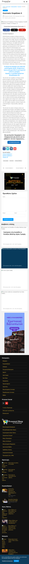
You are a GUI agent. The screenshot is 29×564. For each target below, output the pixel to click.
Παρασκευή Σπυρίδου (9, 16)
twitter (7, 148)
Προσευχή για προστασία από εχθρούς (12, 476)
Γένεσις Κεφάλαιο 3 (7, 154)
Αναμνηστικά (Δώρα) (8, 452)
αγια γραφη (5, 160)
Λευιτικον (19, 6)
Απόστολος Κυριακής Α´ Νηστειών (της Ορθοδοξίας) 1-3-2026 (12, 491)
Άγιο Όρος (5, 378)
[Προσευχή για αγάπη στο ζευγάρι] (4, 464)
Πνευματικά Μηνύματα (8, 369)
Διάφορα (5, 366)
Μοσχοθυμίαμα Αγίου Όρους (9, 429)
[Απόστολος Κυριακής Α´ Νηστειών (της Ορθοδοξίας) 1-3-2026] (4, 490)
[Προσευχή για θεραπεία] (4, 470)
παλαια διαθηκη (18, 160)
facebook (4, 148)
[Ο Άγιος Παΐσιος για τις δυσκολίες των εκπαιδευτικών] (4, 521)
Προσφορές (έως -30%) (8, 455)
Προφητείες (5, 381)
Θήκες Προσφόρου (7, 438)
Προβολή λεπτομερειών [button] (7, 561)
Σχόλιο (4, 196)
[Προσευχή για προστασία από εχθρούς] (4, 477)
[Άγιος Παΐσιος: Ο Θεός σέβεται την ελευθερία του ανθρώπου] (4, 513)
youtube (14, 148)
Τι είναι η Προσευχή (7, 407)
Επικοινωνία (6, 413)
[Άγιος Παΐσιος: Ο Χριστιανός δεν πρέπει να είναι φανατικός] (4, 529)
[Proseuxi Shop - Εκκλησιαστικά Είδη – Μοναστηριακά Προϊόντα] (12, 421)
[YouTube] (6, 403)
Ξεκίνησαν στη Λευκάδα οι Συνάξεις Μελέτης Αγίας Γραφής (14, 233)
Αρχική (4, 6)
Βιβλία (4, 395)
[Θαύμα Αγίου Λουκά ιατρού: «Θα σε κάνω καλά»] (4, 543)
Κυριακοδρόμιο (6, 363)
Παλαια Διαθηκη (14, 6)
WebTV (4, 372)
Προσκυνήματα (6, 383)
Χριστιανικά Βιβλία (7, 446)
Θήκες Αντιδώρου (7, 441)
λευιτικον (11, 160)
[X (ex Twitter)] (3, 403)
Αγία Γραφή (5, 375)
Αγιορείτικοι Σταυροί (7, 435)
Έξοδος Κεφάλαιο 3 (7, 155)
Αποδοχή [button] (16, 560)
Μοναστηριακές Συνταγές (9, 389)
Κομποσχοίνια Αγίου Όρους (9, 432)
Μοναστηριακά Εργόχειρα (9, 427)
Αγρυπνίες (5, 386)
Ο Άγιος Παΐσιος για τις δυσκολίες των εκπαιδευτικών (12, 522)
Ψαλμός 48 (5, 157)
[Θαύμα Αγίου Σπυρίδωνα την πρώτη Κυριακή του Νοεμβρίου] (4, 550)
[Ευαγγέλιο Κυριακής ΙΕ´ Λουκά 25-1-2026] (4, 500)
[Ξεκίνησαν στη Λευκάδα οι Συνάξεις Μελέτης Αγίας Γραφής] (14, 228)
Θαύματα (5, 361)
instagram (11, 148)
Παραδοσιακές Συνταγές (8, 392)
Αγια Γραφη (8, 6)
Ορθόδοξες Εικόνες (7, 449)
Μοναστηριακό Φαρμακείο (9, 444)
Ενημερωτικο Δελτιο (14, 142)
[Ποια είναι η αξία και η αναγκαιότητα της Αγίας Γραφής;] (14, 341)
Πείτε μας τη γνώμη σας (8, 410)
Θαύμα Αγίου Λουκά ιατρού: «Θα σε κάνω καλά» (13, 540)
